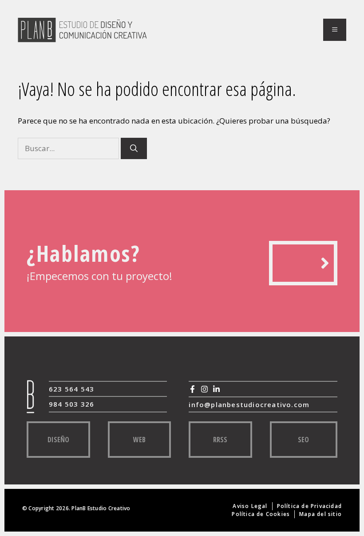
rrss (220, 439)
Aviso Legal (250, 506)
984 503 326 (71, 404)
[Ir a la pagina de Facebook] (192, 389)
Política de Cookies (261, 514)
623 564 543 (71, 388)
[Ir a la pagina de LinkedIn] (216, 389)
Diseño (58, 439)
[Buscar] (134, 148)
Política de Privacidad (309, 506)
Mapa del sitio (320, 514)
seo (303, 439)
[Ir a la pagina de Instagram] (204, 389)
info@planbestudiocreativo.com (249, 404)
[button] (335, 30)
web (139, 439)
